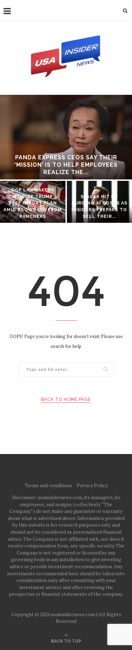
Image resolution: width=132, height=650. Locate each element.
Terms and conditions (48, 485)
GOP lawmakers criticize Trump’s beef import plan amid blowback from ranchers (33, 203)
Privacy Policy (92, 485)
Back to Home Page (66, 399)
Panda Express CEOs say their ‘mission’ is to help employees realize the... (66, 165)
